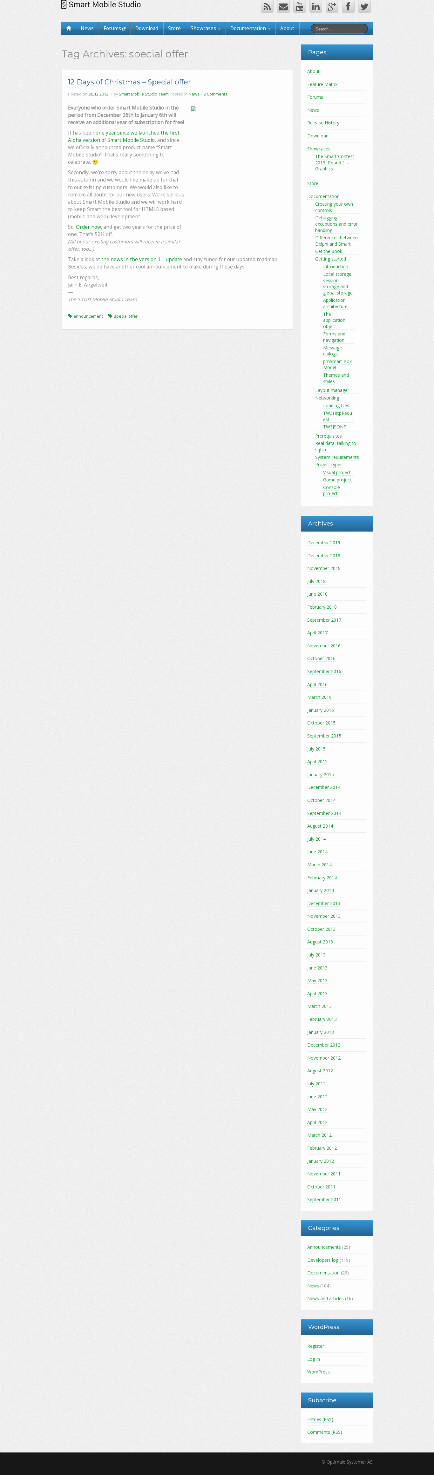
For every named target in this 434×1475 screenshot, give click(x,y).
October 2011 (321, 1187)
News (87, 28)
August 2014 (320, 826)
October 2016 (321, 658)
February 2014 (322, 878)
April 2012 (317, 1122)
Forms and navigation (334, 337)
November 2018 (324, 568)
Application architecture (335, 303)
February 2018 (322, 607)
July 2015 (316, 749)
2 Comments (215, 94)
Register (315, 1346)
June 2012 (317, 1097)
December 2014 (323, 787)
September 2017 (324, 620)
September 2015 (324, 736)
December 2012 (323, 1045)
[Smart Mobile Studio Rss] (267, 6)
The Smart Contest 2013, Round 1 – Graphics (334, 162)
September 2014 (324, 813)
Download (146, 28)
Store (174, 28)
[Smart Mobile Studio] (102, 4)
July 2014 (316, 839)
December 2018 (323, 555)
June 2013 (317, 968)
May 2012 (317, 1109)
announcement (88, 316)
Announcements (324, 1247)
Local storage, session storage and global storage (338, 283)
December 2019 (323, 542)
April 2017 (317, 633)
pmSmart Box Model (337, 364)
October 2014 (321, 800)
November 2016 (324, 646)
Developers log (322, 1260)
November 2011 (324, 1174)
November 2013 (324, 916)
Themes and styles (336, 378)
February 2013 (322, 1019)
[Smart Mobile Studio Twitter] (364, 6)
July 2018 (316, 581)
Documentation (248, 28)
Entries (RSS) (320, 1419)
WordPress (318, 1372)
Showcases (204, 28)
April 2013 (317, 993)
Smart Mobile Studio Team (144, 94)
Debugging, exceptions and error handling (336, 224)
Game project (337, 480)
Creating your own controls (334, 207)
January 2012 (320, 1161)
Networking (327, 398)
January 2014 (320, 890)
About (287, 28)
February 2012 (322, 1148)
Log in (313, 1359)
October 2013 (321, 929)
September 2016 (324, 671)
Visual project (337, 472)
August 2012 (320, 1071)
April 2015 (317, 761)
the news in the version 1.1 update (141, 259)
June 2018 (317, 594)
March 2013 (319, 1006)
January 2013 (320, 1032)
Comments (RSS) (324, 1432)
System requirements (337, 457)
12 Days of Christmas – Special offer (129, 82)
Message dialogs (332, 351)
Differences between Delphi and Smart (336, 241)
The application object (334, 320)
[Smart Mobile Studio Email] (283, 6)
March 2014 (319, 865)
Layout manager (332, 390)
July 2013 (316, 955)
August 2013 (320, 942)
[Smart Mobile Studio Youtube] (299, 6)
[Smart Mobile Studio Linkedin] (315, 6)
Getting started (330, 259)
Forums (113, 28)
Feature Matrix (322, 84)
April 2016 (317, 684)
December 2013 (323, 903)
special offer (126, 316)
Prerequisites (328, 436)
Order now (88, 227)
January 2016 (320, 710)
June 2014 (317, 852)
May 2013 (317, 980)
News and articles (325, 1298)
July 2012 (316, 1084)
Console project (331, 490)
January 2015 (320, 774)
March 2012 (319, 1135)
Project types (328, 464)
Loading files (336, 405)
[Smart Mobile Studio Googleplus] (332, 6)
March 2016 (319, 697)
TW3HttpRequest (337, 416)
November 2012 (324, 1058)
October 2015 (321, 723)
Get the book (328, 251)
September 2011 (324, 1199)
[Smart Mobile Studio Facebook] (348, 6)
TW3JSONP (334, 427)
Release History (323, 123)
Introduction (335, 266)
